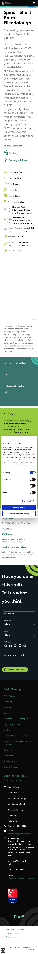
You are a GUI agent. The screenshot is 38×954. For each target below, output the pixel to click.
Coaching (8, 702)
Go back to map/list (13, 146)
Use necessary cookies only (19, 513)
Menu (34, 3)
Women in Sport (11, 762)
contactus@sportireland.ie (20, 834)
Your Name (9, 614)
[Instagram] (19, 916)
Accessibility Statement (14, 930)
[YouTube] (22, 916)
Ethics (6, 713)
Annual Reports (11, 767)
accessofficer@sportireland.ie (21, 878)
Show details (26, 501)
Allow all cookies (19, 507)
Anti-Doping (9, 696)
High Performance (12, 725)
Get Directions (14, 251)
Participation (10, 756)
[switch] (33, 479)
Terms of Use (11, 937)
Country (7, 620)
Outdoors (8, 750)
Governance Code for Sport (16, 719)
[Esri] (35, 319)
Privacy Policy (12, 933)
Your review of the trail (14, 655)
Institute (8, 730)
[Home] (6, 3)
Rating (7, 642)
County (7, 631)
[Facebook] (15, 916)
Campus (8, 707)
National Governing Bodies (16, 736)
